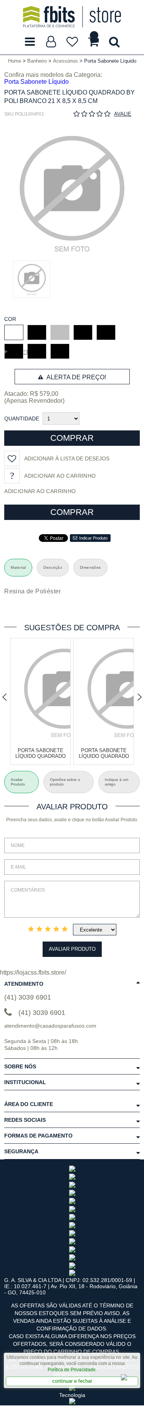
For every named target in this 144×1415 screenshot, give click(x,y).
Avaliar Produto (72, 949)
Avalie (122, 114)
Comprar (72, 438)
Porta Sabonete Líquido (36, 81)
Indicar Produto (93, 538)
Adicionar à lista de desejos (66, 458)
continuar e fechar (72, 1381)
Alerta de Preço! (75, 377)
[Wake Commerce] (72, 1402)
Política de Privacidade (72, 1369)
